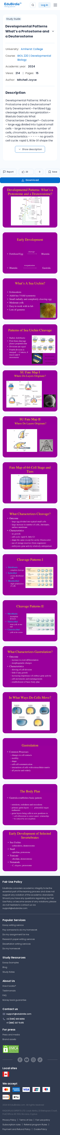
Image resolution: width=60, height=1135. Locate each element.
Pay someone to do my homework (19, 929)
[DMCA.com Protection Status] (30, 1049)
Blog (4, 967)
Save (54, 171)
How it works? (9, 986)
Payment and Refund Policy (16, 1129)
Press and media (11, 1034)
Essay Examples (10, 962)
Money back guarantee (14, 1000)
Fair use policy (43, 1119)
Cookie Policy (40, 1129)
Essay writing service (13, 925)
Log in (44, 5)
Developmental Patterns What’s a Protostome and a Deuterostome (27, 31)
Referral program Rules (35, 1124)
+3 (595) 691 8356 (15, 1018)
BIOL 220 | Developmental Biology (34, 58)
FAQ (4, 995)
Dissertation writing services (16, 943)
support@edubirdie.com (14, 908)
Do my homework (11, 948)
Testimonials (9, 990)
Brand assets (9, 1039)
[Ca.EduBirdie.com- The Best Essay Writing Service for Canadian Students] (5, 1076)
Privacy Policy (9, 1119)
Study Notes (8, 971)
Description (16, 92)
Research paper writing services (18, 939)
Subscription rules (11, 1124)
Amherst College (32, 49)
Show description (32, 149)
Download (32, 180)
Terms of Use (25, 1119)
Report (10, 171)
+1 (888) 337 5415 (15, 1022)
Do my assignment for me (15, 934)
